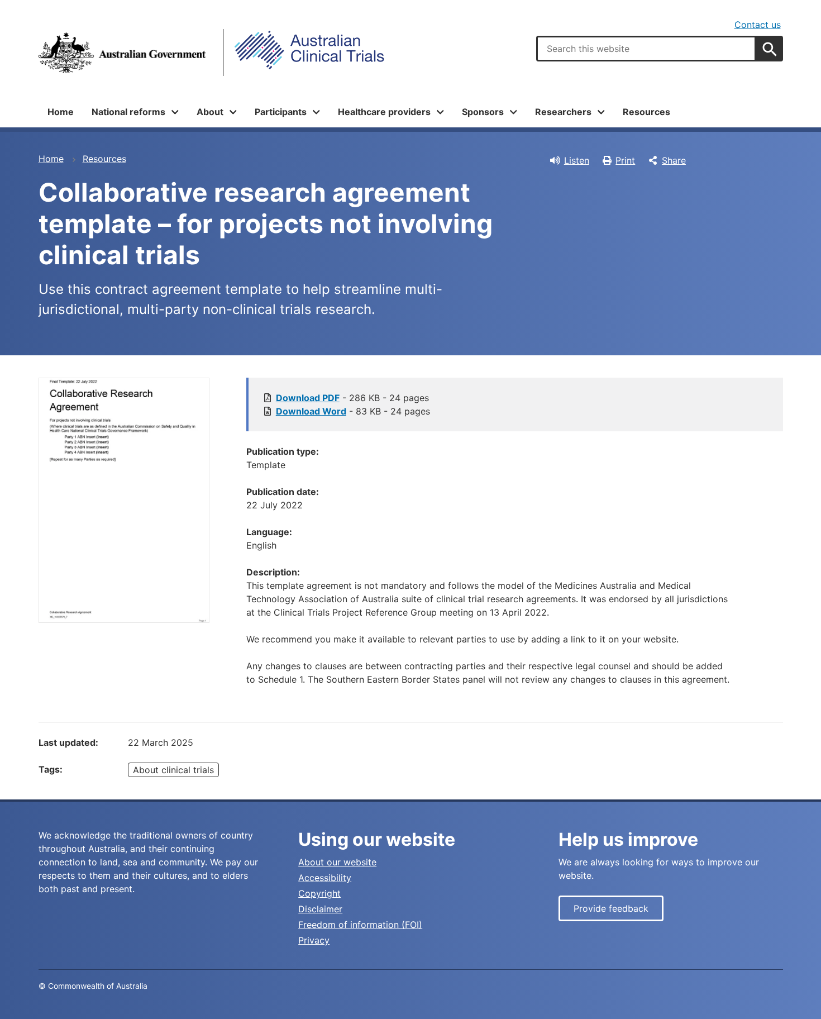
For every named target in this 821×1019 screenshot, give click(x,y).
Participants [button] (281, 111)
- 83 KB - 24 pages (353, 411)
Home (60, 111)
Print (625, 160)
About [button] (210, 111)
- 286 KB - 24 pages (352, 397)
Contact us (757, 24)
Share (674, 160)
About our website (337, 862)
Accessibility (324, 877)
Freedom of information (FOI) (360, 924)
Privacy (314, 940)
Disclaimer (320, 909)
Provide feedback (611, 908)
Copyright (319, 893)
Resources (646, 111)
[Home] (122, 52)
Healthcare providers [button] (384, 111)
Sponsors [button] (483, 111)
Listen (576, 160)
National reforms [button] (128, 111)
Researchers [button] (563, 111)
